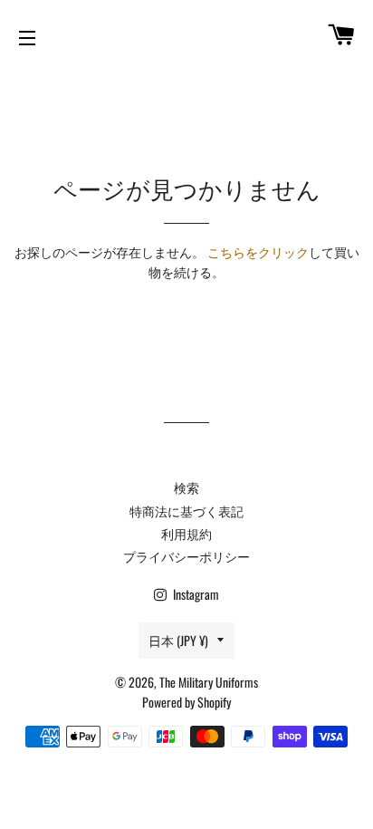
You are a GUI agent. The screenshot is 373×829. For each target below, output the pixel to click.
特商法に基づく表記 (186, 510)
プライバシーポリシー (186, 555)
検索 (186, 486)
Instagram (194, 593)
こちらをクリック (258, 251)
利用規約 (186, 533)
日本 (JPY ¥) (178, 640)
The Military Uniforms (208, 681)
